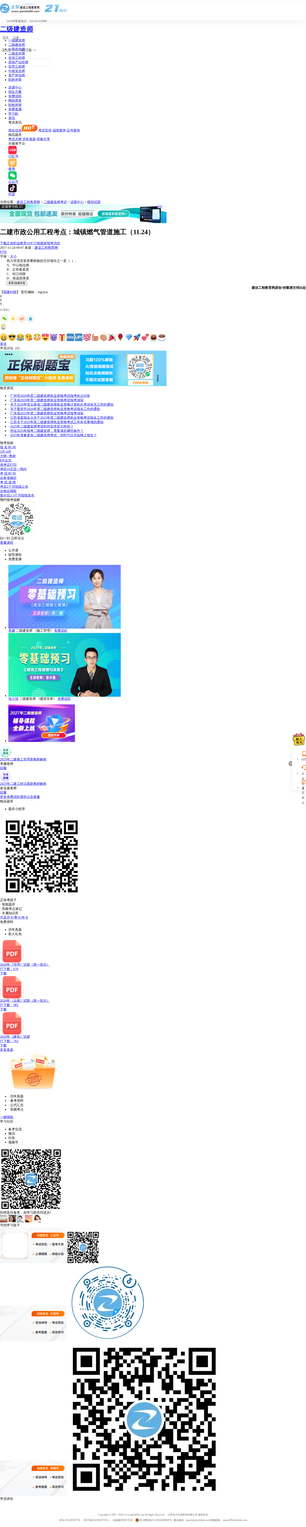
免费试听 (15, 96)
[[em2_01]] (3, 337)
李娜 (11, 630)
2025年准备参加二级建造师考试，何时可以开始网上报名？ (53, 435)
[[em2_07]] (53, 337)
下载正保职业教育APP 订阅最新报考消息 (30, 243)
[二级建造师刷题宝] (83, 385)
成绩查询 (59, 130)
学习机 (13, 113)
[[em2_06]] (45, 337)
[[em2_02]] (12, 337)
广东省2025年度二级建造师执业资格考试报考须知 (46, 413)
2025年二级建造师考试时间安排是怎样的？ (41, 426)
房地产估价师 (18, 62)
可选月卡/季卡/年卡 (14, 917)
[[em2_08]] (62, 337)
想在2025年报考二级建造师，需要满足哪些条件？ (46, 431)
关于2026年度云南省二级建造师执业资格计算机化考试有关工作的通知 (61, 404)
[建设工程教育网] (153, 8)
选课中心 (15, 87)
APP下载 (26, 49)
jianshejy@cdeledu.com (198, 1520)
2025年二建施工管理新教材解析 (23, 759)
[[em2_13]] (103, 337)
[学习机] (83, 222)
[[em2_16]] (128, 337)
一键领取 (6, 1117)
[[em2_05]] (37, 337)
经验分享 (43, 139)
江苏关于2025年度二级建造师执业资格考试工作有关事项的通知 (56, 422)
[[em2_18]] (145, 337)
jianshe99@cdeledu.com (235, 1520)
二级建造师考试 (55, 202)
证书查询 (73, 130)
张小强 (13, 698)
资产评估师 (16, 75)
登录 (6, 37)
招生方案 (15, 92)
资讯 (11, 118)
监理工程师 (16, 66)
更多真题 (6, 1050)
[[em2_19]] (153, 337)
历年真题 (29, 139)
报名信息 (15, 130)
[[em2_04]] (28, 337)
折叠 (290, 763)
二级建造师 (16, 29)
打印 (3, 252)
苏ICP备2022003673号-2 (96, 1520)
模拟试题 (94, 202)
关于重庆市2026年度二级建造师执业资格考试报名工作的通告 (55, 409)
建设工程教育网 (28, 202)
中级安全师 (16, 71)
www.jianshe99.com (134, 1514)
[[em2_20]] (162, 337)
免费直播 (15, 109)
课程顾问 (303, 788)
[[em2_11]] (87, 337)
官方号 (6, 49)
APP (303, 759)
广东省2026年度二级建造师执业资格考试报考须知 (46, 400)
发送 (3, 344)
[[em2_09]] (70, 337)
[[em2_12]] (95, 337)
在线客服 (303, 774)
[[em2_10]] (78, 337)
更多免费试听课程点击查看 (20, 797)
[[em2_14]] (112, 337)
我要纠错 (10, 292)
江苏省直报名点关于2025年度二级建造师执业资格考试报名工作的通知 (61, 417)
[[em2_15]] (120, 337)
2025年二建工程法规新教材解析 (23, 783)
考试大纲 (15, 139)
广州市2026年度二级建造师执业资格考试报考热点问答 (50, 396)
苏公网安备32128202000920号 (155, 1520)
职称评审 (15, 79)
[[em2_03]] (20, 337)
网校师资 (15, 100)
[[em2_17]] (137, 337)
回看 (3, 768)
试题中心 (77, 202)
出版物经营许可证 (123, 1520)
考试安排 (45, 130)
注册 (16, 37)
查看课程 (6, 542)
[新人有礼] (299, 739)
